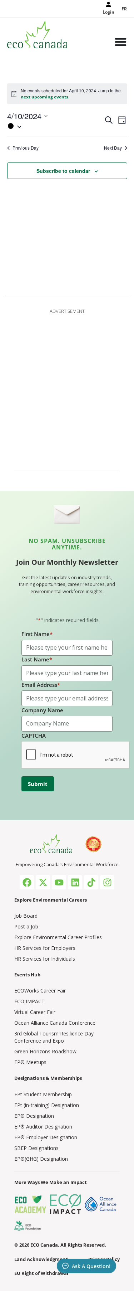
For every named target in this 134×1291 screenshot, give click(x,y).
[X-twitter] (43, 882)
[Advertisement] (67, 388)
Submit (38, 783)
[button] (55, 126)
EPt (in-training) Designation (46, 1105)
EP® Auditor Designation (43, 1126)
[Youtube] (59, 882)
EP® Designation (34, 1115)
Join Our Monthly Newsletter (67, 562)
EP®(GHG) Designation (41, 1158)
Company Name (42, 710)
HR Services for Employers (44, 948)
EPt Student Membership (43, 1094)
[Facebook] (27, 882)
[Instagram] (107, 882)
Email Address (40, 684)
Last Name (36, 659)
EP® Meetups (30, 1062)
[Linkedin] (75, 882)
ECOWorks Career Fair (40, 990)
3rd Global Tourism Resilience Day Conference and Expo (54, 1037)
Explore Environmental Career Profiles (58, 937)
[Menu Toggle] (120, 42)
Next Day (113, 148)
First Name (37, 633)
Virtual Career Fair (34, 1012)
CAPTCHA (33, 735)
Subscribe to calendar (63, 170)
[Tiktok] (91, 882)
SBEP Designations (36, 1148)
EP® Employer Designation (45, 1137)
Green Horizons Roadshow (45, 1051)
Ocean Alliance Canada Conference (54, 1022)
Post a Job (26, 926)
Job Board (26, 915)
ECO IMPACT (29, 1001)
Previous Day (26, 148)
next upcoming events (44, 97)
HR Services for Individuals (44, 958)
